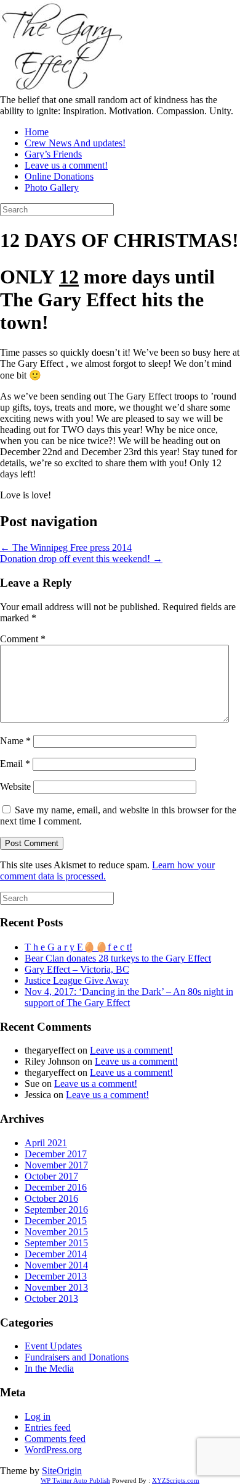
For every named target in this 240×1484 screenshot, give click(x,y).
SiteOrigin (62, 1470)
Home (37, 132)
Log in (37, 1416)
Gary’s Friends (53, 154)
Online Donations (59, 176)
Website (15, 786)
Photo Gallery (52, 187)
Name (15, 741)
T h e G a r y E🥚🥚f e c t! (78, 947)
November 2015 (56, 1231)
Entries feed (48, 1427)
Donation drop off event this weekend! (81, 558)
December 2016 (56, 1187)
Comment (23, 639)
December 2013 (56, 1276)
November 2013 (56, 1287)
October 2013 (51, 1298)
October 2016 (51, 1198)
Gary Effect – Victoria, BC (77, 969)
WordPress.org (53, 1449)
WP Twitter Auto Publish (75, 1480)
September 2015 (56, 1243)
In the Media (49, 1368)
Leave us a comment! (66, 165)
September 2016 (56, 1209)
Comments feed (55, 1438)
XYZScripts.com (175, 1480)
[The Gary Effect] (61, 88)
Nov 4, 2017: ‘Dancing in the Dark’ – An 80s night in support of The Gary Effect (129, 997)
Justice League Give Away (77, 980)
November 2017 (56, 1165)
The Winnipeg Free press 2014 (66, 547)
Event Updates (53, 1346)
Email (15, 763)
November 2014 (56, 1265)
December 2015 (56, 1220)
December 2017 (56, 1154)
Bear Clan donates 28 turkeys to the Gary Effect (118, 958)
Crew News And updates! (75, 143)
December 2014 (56, 1254)
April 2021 (46, 1143)
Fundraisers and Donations (77, 1357)
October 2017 (51, 1176)
